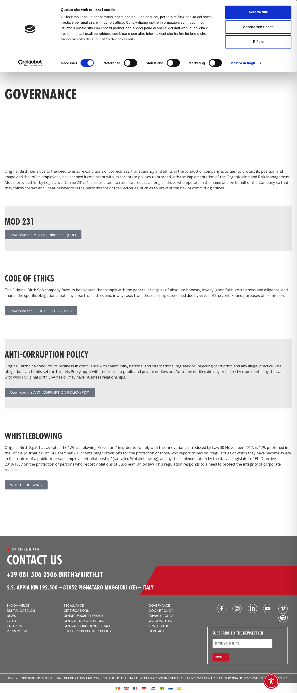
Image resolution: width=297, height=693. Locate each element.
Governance (159, 606)
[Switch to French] (135, 688)
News (11, 616)
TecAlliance (74, 606)
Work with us (160, 621)
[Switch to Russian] (170, 688)
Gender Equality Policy (84, 616)
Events (12, 621)
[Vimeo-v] (283, 608)
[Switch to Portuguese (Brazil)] (161, 688)
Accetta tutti (258, 12)
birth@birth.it (81, 574)
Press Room (17, 631)
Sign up (220, 657)
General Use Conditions (84, 621)
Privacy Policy (161, 616)
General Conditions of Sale (87, 626)
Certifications (76, 611)
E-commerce (18, 606)
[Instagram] (237, 608)
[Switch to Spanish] (179, 688)
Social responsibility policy (88, 631)
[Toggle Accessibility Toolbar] (271, 681)
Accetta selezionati (258, 27)
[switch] (130, 63)
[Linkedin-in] (252, 608)
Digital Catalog (21, 611)
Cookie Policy (160, 611)
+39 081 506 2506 (32, 574)
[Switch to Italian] (117, 688)
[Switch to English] (126, 688)
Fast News (15, 626)
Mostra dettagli (242, 63)
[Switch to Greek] (152, 688)
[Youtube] (267, 608)
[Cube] (283, 617)
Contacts (157, 631)
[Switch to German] (144, 688)
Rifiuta (258, 42)
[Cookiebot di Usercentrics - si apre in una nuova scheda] (30, 63)
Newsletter (158, 626)
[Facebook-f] (221, 608)
